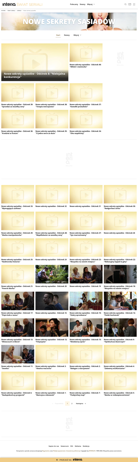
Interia (3, 10)
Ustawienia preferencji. (73, 451)
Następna (79, 403)
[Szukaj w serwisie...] (125, 4)
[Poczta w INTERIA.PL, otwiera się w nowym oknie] (130, 4)
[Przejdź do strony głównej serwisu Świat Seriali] (29, 4)
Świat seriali (11, 10)
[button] (91, 4)
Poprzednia (59, 403)
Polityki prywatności (59, 451)
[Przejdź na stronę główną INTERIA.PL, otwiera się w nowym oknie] (9, 4)
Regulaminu (46, 451)
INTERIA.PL (92, 451)
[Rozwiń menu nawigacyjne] (134, 4)
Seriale (19, 10)
